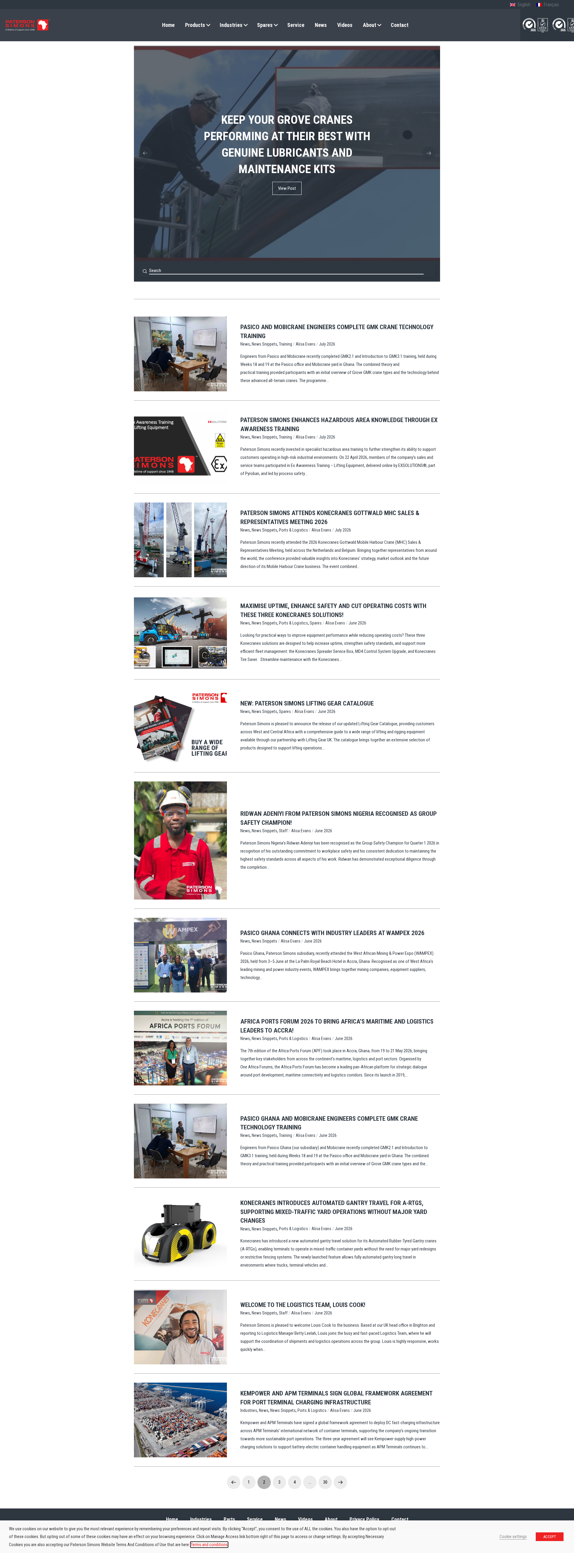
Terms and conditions (209, 1544)
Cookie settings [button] (513, 1536)
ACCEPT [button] (549, 1536)
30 (325, 1482)
